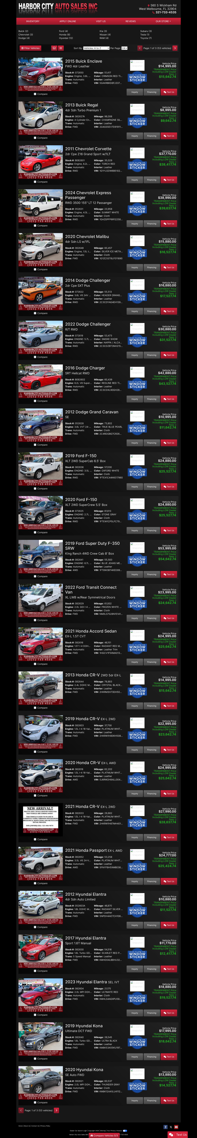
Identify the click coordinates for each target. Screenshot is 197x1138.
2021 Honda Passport (93, 850)
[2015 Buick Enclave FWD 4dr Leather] (40, 74)
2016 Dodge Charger (85, 370)
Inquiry (135, 92)
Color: (97, 76)
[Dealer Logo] (58, 8)
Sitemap (103, 1130)
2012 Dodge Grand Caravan (91, 414)
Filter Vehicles (32, 48)
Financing (151, 92)
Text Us (170, 92)
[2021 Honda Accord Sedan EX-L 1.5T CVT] (40, 644)
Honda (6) (64, 34)
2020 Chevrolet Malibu (87, 239)
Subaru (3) (146, 31)
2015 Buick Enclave (83, 63)
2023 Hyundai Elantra (92, 981)
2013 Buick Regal (83, 107)
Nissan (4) (105, 34)
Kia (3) (103, 31)
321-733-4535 (166, 12)
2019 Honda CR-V (90, 718)
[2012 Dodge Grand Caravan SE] (40, 424)
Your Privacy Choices (114, 1130)
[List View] (61, 48)
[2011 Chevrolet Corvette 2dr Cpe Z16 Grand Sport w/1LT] (40, 161)
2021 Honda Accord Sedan (91, 633)
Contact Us (35, 1126)
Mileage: (99, 72)
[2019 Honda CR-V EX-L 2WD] (40, 731)
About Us (27, 1126)
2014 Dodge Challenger (87, 282)
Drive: (68, 83)
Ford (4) (63, 31)
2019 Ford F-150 (85, 458)
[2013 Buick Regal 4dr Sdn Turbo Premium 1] (40, 118)
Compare (42, 94)
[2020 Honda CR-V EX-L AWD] (40, 775)
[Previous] (139, 48)
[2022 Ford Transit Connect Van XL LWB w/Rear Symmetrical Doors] (40, 600)
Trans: (68, 79)
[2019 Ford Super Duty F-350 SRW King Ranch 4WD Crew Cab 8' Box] (40, 556)
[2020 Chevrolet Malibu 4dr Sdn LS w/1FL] (40, 249)
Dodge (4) (24, 38)
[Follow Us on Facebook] (166, 1127)
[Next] (174, 48)
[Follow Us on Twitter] (171, 1127)
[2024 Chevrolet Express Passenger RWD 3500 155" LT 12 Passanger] (40, 205)
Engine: (69, 76)
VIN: (96, 83)
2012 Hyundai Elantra (85, 896)
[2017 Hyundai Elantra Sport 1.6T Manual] (40, 951)
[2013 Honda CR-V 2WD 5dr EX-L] (40, 687)
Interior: (98, 79)
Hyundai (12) (66, 38)
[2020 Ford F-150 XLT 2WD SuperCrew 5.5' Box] (40, 512)
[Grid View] (54, 48)
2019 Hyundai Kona (84, 1028)
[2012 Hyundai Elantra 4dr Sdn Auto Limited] (40, 907)
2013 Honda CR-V (93, 674)
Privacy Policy (45, 1126)
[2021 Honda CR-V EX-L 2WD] (40, 819)
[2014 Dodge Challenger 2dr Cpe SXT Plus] (40, 293)
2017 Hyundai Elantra (85, 940)
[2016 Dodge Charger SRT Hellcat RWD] (40, 381)
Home (20, 1126)
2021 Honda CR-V (90, 806)
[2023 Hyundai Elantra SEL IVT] (40, 994)
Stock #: (69, 72)
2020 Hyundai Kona (84, 1072)
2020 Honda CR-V (90, 762)
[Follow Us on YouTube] (176, 1127)
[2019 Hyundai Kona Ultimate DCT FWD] (40, 1038)
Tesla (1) (144, 34)
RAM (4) (104, 38)
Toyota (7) (146, 38)
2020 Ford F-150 (86, 502)
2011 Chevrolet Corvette (88, 151)
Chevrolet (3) (25, 34)
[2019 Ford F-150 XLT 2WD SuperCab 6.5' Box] (40, 468)
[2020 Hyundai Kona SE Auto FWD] (40, 1082)
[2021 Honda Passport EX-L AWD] (40, 863)
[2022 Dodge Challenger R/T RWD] (40, 337)
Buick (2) (23, 31)
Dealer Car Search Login (78, 1130)
